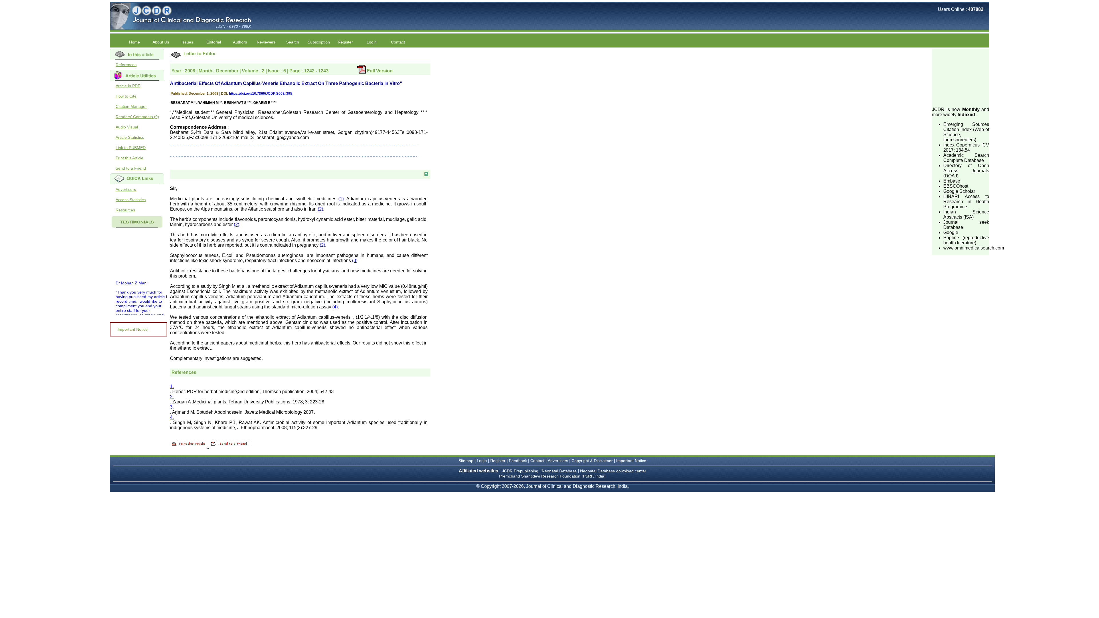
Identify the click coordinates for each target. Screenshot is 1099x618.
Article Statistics (130, 137)
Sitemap (465, 460)
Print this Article (129, 158)
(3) (354, 260)
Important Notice (133, 329)
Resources (125, 210)
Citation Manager (131, 106)
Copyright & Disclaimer (592, 460)
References (126, 64)
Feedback (518, 460)
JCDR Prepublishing (520, 471)
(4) (335, 306)
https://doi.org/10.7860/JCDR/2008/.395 (260, 94)
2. (172, 396)
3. (172, 407)
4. (172, 417)
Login (372, 42)
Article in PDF (128, 86)
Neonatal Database (560, 471)
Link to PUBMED (131, 147)
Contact (398, 42)
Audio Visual (127, 127)
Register (497, 460)
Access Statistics (131, 199)
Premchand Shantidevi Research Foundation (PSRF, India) (552, 476)
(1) (341, 198)
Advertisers (126, 189)
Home (134, 42)
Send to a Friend (131, 168)
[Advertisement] (960, 77)
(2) (320, 209)
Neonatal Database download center (613, 471)
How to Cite (126, 96)
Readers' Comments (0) (137, 116)
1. (172, 386)
